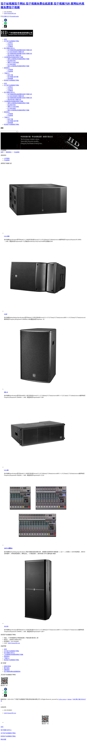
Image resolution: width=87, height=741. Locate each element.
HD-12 (6, 392)
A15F (5, 314)
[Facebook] (5, 21)
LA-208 (6, 470)
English (17, 16)
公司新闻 (10, 69)
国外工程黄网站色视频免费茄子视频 (18, 66)
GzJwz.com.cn (62, 699)
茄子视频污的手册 (12, 76)
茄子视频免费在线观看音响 (12, 671)
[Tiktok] (5, 27)
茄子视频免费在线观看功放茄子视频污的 (19, 53)
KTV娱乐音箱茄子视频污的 (15, 51)
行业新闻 (10, 71)
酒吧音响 (7, 669)
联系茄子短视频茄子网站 (11, 80)
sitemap (69, 699)
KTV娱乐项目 (11, 64)
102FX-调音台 (8, 548)
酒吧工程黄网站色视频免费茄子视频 (18, 59)
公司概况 (10, 46)
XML (74, 699)
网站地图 (3, 739)
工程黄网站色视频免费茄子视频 (13, 57)
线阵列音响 (7, 666)
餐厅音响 (7, 668)
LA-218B (6, 236)
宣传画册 (10, 78)
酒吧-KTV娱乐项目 (13, 62)
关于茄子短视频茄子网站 (11, 41)
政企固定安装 (11, 60)
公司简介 (10, 43)
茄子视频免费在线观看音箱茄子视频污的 (19, 50)
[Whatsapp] (5, 24)
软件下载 (10, 75)
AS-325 (6, 626)
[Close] (1, 704)
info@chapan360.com (10, 13)
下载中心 (7, 73)
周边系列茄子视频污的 (14, 55)
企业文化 (10, 44)
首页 (5, 39)
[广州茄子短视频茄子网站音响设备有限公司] (43, 33)
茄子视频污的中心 (9, 48)
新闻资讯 (7, 68)
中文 (7, 16)
